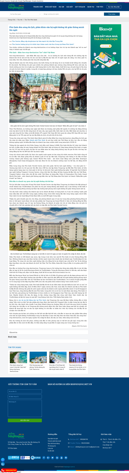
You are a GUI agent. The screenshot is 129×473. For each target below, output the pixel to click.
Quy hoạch (80, 7)
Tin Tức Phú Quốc (31, 20)
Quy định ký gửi (53, 438)
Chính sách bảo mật (54, 441)
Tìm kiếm (111, 14)
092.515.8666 (85, 443)
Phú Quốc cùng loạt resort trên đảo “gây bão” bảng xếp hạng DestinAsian (18, 368)
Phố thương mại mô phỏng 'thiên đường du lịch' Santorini (37, 367)
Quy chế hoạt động (54, 443)
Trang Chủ (11, 20)
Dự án (61, 7)
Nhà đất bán (50, 7)
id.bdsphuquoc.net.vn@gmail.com (87, 447)
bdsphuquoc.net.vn (69, 467)
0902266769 (84, 439)
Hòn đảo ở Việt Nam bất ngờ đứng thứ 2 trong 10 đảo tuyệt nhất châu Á (57, 367)
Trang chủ (38, 7)
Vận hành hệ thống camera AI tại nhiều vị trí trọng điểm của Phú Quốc (77, 367)
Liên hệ (50, 448)
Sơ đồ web (51, 451)
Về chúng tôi (52, 446)
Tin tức (99, 7)
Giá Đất (69, 7)
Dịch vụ (90, 7)
